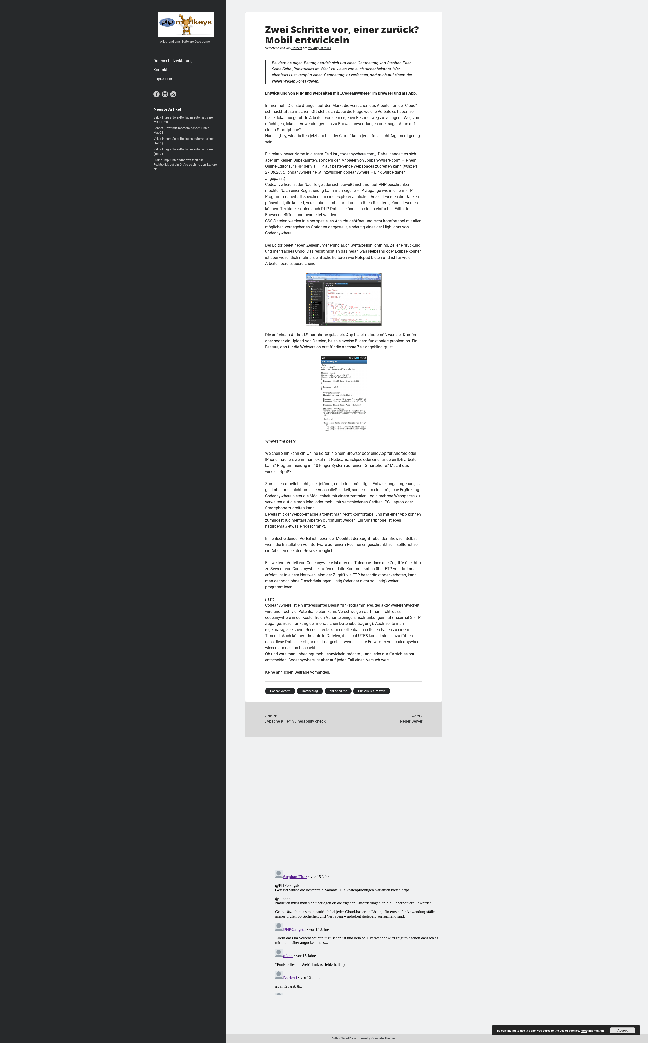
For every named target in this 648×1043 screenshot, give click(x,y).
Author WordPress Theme (349, 1038)
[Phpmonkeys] (186, 36)
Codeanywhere (356, 93)
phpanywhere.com (383, 160)
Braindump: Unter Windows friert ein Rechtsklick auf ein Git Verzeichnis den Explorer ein (186, 164)
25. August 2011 (319, 48)
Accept (622, 1030)
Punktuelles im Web (311, 69)
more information (592, 1030)
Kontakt (160, 69)
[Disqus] (343, 800)
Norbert (296, 48)
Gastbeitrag (310, 691)
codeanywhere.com (357, 154)
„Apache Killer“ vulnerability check (295, 721)
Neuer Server (411, 721)
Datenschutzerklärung (173, 60)
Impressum (163, 78)
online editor (338, 691)
